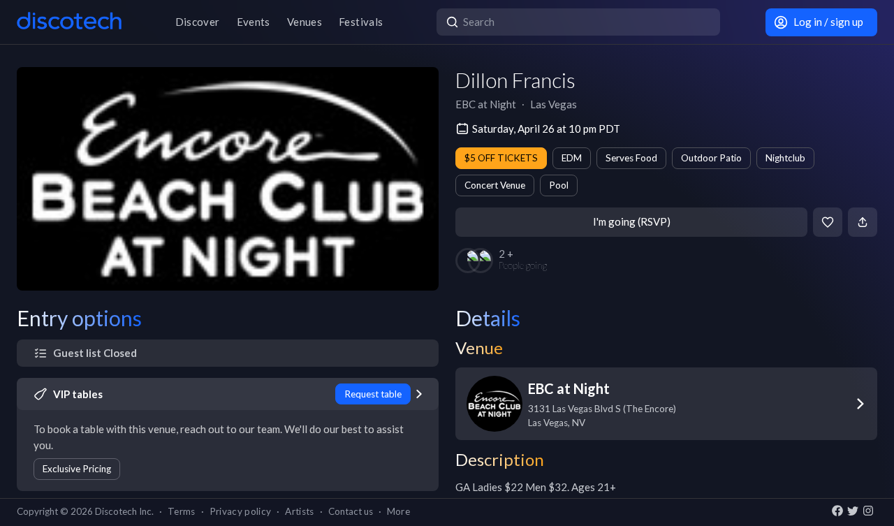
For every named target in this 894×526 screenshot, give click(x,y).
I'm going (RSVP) (631, 221)
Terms (182, 511)
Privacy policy (241, 511)
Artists (299, 511)
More (398, 511)
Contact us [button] (350, 511)
